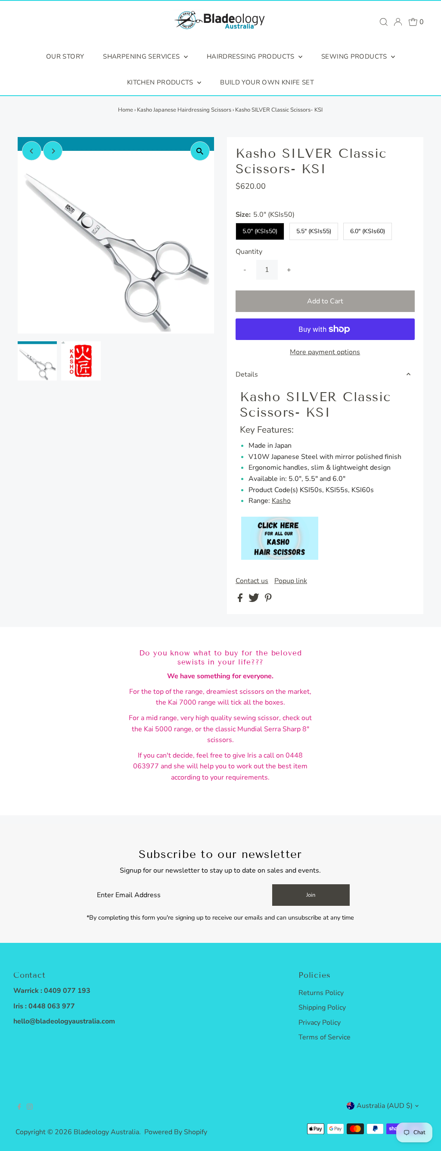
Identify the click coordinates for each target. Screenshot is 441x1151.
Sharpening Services (142, 56)
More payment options (325, 352)
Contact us (252, 580)
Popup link (290, 580)
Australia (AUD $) (385, 1105)
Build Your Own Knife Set (267, 82)
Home (125, 110)
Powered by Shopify (175, 1132)
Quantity (249, 251)
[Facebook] (19, 1107)
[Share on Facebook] (241, 600)
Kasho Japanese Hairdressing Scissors (184, 110)
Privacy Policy (319, 1022)
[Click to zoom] (200, 151)
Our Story (65, 56)
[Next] (52, 151)
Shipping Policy (322, 1007)
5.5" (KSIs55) (313, 231)
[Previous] (31, 151)
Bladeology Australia (106, 1132)
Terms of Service (324, 1037)
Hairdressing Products (251, 56)
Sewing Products (355, 56)
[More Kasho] (279, 557)
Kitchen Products (161, 82)
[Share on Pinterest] (268, 600)
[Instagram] (30, 1107)
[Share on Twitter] (254, 600)
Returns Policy (321, 993)
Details (247, 374)
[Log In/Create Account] (398, 22)
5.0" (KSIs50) (259, 231)
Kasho (281, 500)
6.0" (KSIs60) (367, 231)
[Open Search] (384, 22)
